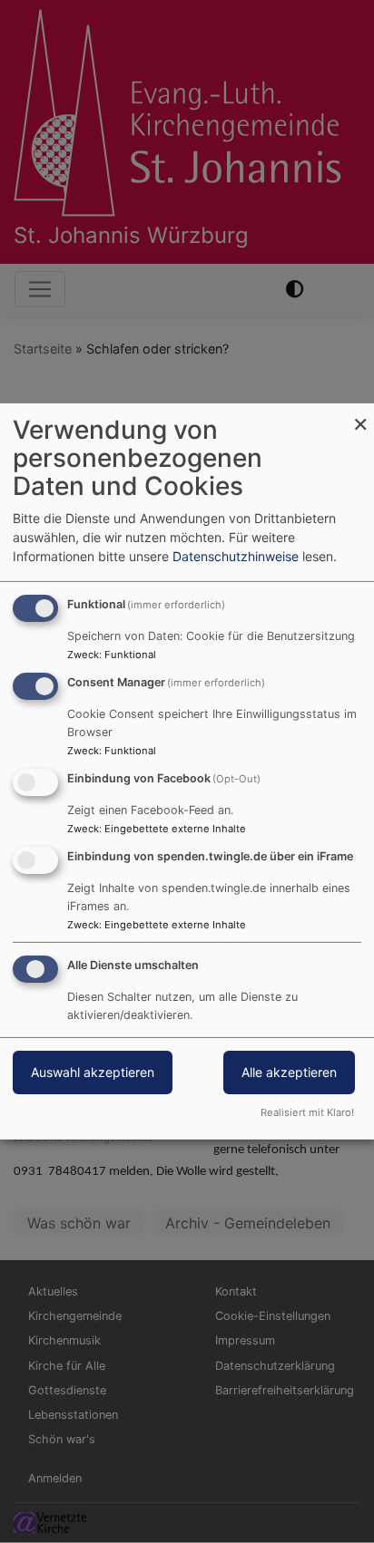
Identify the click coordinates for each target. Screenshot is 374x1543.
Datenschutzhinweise (235, 556)
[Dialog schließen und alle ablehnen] (360, 414)
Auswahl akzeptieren (92, 1072)
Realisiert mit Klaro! (307, 1112)
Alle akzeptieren (289, 1072)
